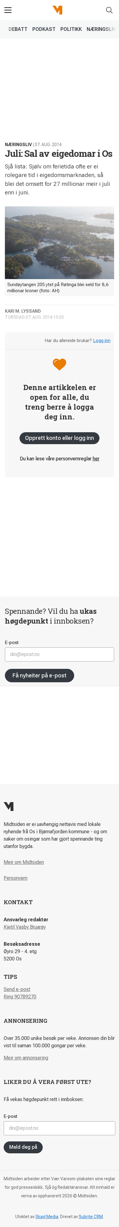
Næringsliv (18, 144)
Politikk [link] (71, 29)
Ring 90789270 (20, 997)
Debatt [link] (18, 29)
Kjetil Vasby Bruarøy (25, 927)
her (96, 459)
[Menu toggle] (8, 10)
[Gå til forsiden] (57, 10)
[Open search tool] (109, 10)
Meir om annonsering (26, 1058)
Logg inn (101, 340)
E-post (12, 642)
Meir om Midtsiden (24, 862)
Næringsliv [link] (101, 29)
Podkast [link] (44, 29)
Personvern (15, 878)
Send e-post (17, 989)
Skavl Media (46, 1216)
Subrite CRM (91, 1216)
